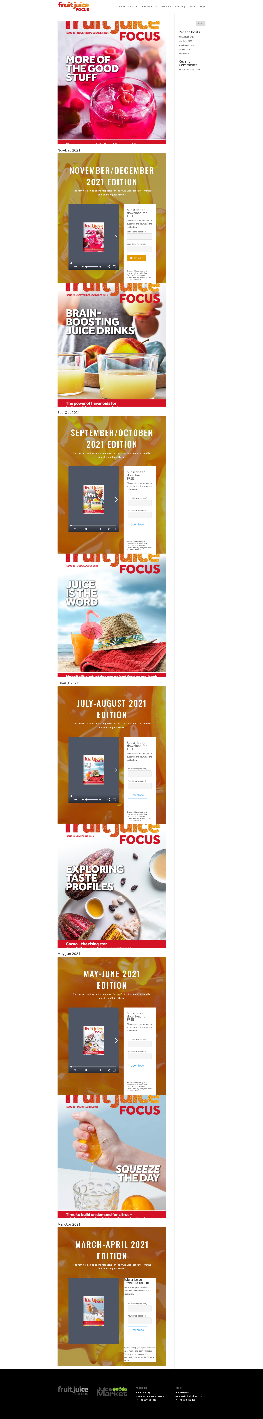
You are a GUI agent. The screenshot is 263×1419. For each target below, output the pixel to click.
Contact (193, 6)
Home (122, 6)
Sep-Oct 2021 (69, 412)
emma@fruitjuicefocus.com (189, 1396)
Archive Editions (163, 6)
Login (202, 6)
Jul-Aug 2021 (68, 683)
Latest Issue (146, 6)
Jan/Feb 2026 (184, 49)
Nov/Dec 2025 (185, 53)
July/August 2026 (186, 36)
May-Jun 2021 (69, 953)
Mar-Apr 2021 (69, 1224)
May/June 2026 (185, 41)
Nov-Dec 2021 (69, 150)
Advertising (180, 6)
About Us (132, 6)
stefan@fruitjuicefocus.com (150, 1396)
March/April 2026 (186, 45)
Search (201, 23)
